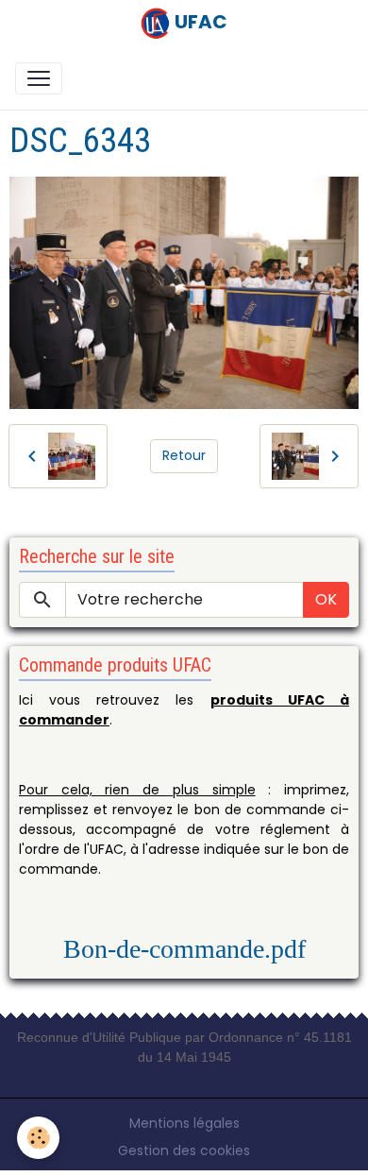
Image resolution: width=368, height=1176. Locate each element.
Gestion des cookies (184, 1150)
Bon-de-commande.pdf (184, 948)
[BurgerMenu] (38, 78)
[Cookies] (38, 1137)
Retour (184, 455)
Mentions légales (184, 1123)
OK (326, 599)
